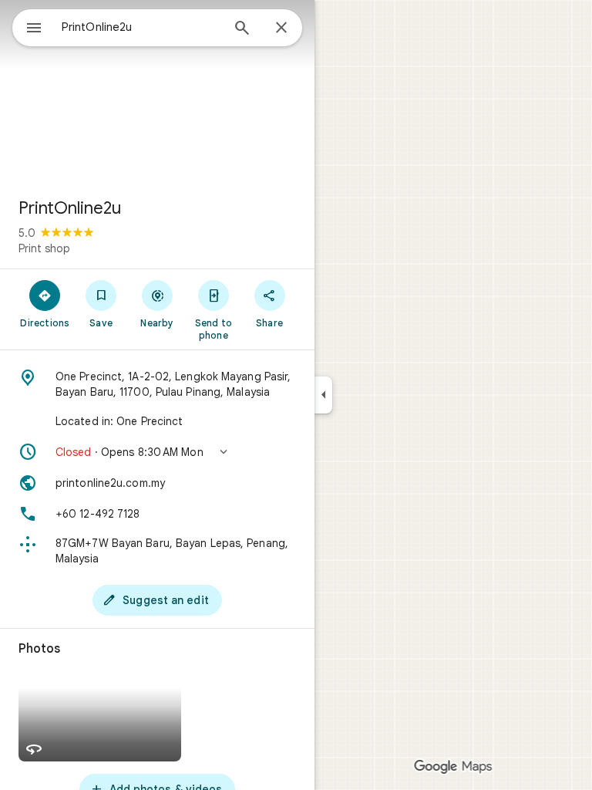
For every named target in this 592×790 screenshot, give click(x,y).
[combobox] (141, 27)
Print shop (44, 248)
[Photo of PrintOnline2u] (157, 92)
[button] (157, 452)
